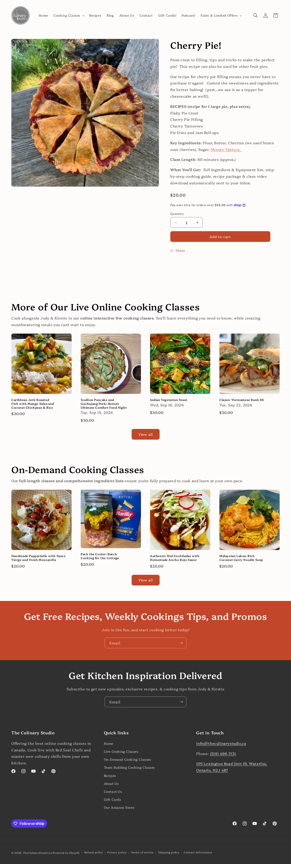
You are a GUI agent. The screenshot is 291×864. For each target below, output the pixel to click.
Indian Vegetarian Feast (168, 400)
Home (108, 743)
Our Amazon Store (119, 807)
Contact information (198, 852)
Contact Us (113, 791)
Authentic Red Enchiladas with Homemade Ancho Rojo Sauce (174, 558)
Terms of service (142, 852)
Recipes (110, 775)
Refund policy (93, 852)
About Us (111, 783)
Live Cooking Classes (121, 751)
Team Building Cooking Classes (129, 767)
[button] (68, 15)
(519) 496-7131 (223, 753)
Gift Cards (112, 799)
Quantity (177, 213)
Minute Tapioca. (226, 149)
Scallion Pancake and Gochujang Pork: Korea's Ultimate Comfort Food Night (104, 403)
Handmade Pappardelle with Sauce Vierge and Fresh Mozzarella (38, 558)
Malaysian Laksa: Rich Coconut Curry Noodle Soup (241, 558)
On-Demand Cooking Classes (127, 759)
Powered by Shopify (66, 852)
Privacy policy (116, 852)
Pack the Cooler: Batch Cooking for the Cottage (100, 556)
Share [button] (180, 250)
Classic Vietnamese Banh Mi (241, 400)
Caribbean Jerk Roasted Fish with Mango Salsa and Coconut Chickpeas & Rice (32, 403)
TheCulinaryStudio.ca (37, 852)
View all (145, 434)
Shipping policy (168, 852)
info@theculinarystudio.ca (221, 743)
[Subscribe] (181, 643)
